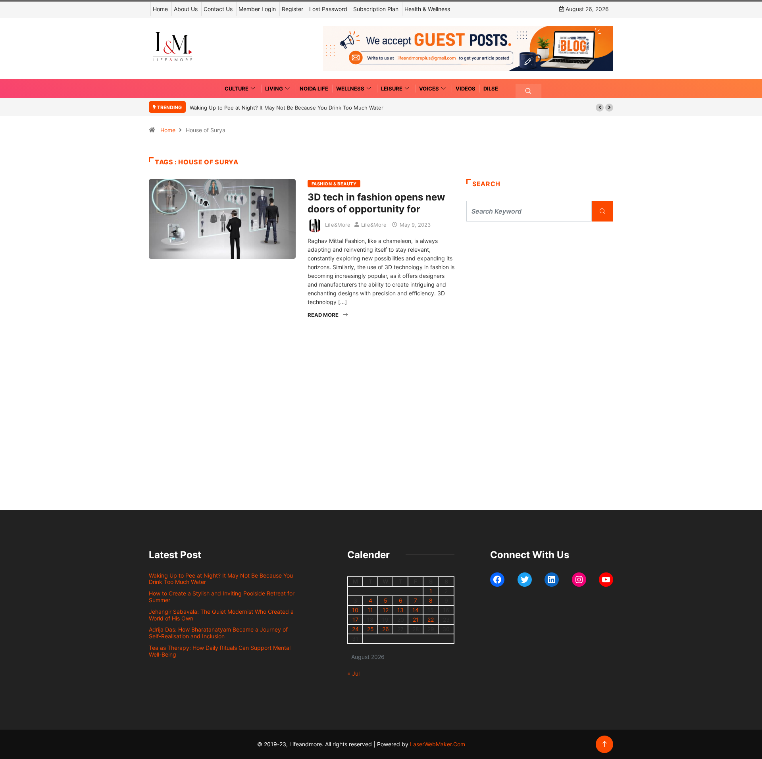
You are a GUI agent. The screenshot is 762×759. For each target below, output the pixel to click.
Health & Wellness (427, 9)
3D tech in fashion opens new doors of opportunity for (376, 203)
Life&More (337, 225)
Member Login (257, 9)
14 (415, 610)
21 (416, 619)
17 (355, 619)
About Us (186, 9)
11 (370, 610)
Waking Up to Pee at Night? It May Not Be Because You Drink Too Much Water (286, 107)
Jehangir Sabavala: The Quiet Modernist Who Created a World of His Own (221, 615)
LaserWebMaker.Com (437, 744)
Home (160, 9)
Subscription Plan (375, 9)
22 (430, 619)
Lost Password (328, 9)
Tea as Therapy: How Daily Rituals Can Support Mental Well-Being (220, 651)
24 (355, 629)
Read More (323, 315)
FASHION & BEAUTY (334, 184)
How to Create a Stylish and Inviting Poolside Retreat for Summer (221, 596)
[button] (600, 108)
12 (386, 610)
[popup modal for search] (528, 91)
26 (385, 629)
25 (370, 629)
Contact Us (218, 9)
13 (400, 610)
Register (292, 9)
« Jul (353, 673)
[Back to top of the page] (605, 744)
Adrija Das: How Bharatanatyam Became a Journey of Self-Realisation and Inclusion (218, 633)
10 (355, 610)
